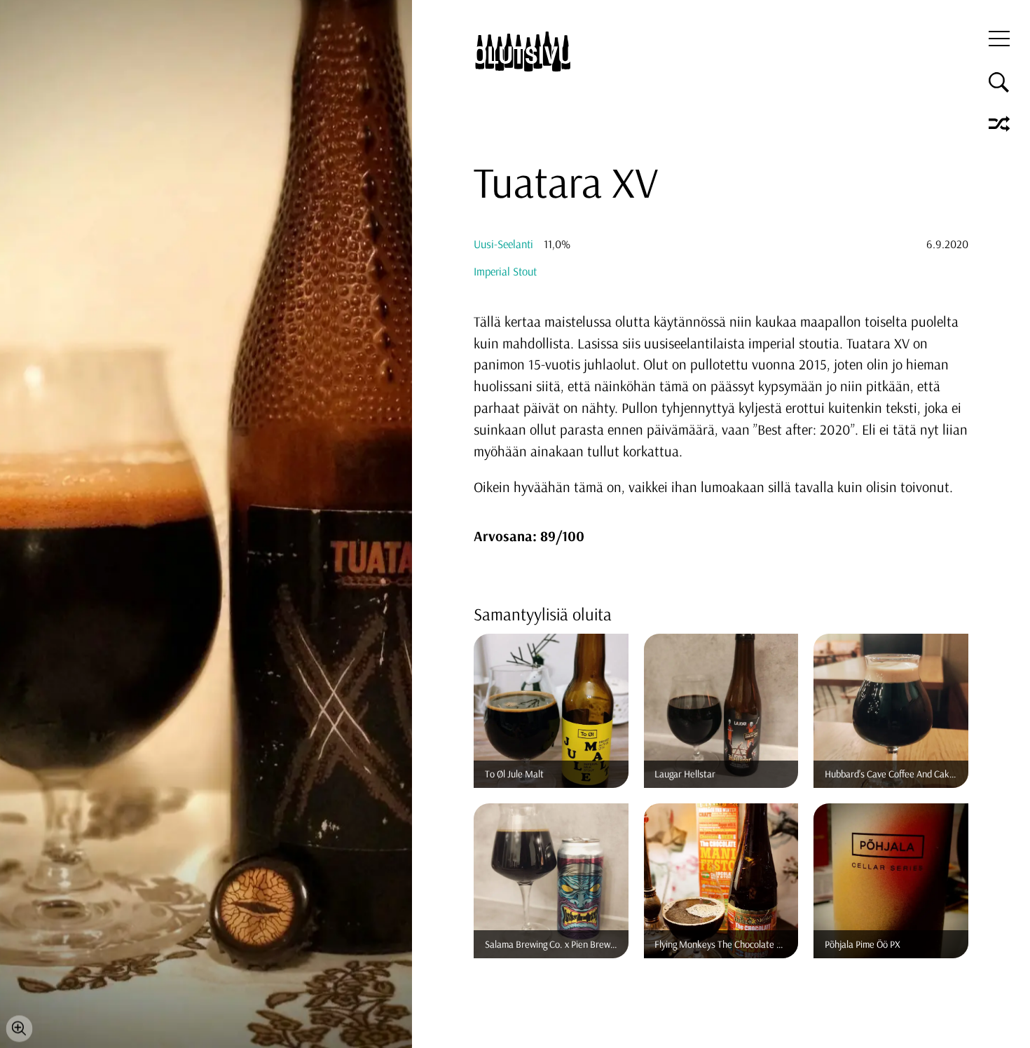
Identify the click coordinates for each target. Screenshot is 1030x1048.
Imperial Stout (505, 271)
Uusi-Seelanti (503, 244)
